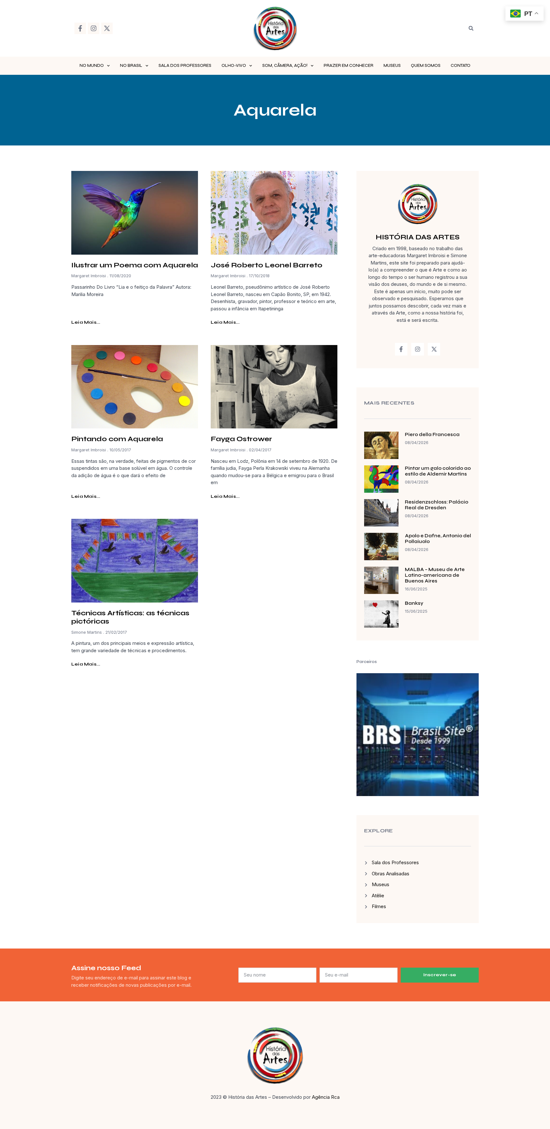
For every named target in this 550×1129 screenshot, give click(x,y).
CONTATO (460, 65)
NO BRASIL (131, 65)
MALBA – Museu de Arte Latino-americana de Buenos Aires (435, 575)
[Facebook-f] (80, 28)
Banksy (414, 603)
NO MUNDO (92, 65)
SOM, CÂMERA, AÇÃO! (284, 65)
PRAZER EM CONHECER (348, 65)
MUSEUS (392, 65)
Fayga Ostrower (241, 439)
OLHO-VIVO (234, 65)
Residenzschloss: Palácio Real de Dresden (436, 505)
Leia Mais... (85, 322)
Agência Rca (326, 1097)
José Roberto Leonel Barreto (266, 265)
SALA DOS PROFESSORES (185, 65)
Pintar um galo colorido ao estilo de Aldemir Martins (438, 471)
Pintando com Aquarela (117, 439)
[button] (471, 28)
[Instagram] (93, 28)
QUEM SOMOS (426, 65)
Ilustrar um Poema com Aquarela (134, 265)
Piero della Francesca (432, 434)
